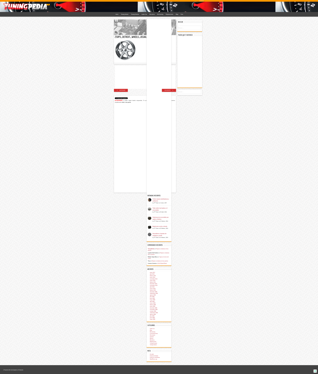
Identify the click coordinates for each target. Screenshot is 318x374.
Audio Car (144, 14)
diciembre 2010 (153, 283)
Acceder (152, 354)
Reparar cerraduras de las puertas (160, 261)
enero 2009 (152, 306)
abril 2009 (152, 301)
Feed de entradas (154, 355)
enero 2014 (152, 277)
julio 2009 (152, 296)
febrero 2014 (153, 275)
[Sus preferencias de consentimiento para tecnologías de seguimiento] (315, 371)
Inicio (117, 14)
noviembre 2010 (153, 285)
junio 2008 (152, 317)
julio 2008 (152, 316)
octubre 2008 (153, 311)
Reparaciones (169, 14)
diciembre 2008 (153, 308)
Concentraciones (154, 333)
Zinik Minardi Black (162, 263)
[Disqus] (145, 125)
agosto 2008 (153, 314)
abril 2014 (152, 274)
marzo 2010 (152, 288)
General (152, 336)
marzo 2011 (152, 280)
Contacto (201, 0)
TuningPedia (151, 248)
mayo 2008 (152, 319)
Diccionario (152, 335)
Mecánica (152, 14)
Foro (182, 14)
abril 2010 (152, 287)
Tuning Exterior (135, 14)
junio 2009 (152, 298)
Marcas (151, 338)
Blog (177, 14)
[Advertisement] (145, 77)
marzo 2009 (152, 303)
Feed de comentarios (155, 357)
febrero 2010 (153, 290)
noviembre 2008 (153, 309)
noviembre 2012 (153, 279)
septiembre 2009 (154, 293)
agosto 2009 (153, 295)
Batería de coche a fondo (160, 226)
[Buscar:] (189, 28)
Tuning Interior (124, 14)
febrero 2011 (153, 282)
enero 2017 (152, 272)
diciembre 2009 (153, 291)
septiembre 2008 (154, 312)
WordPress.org (153, 359)
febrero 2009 (153, 304)
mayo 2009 (152, 299)
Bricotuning (160, 14)
